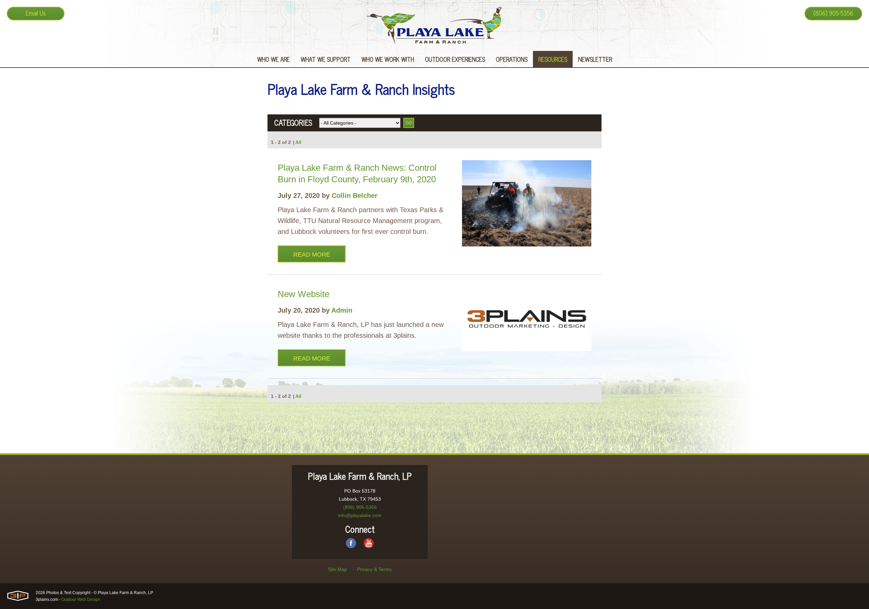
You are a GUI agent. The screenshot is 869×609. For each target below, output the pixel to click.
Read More (311, 254)
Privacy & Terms (374, 569)
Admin (341, 310)
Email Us (36, 13)
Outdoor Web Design (80, 599)
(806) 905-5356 (833, 13)
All (298, 142)
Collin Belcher (354, 195)
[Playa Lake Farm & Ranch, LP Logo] (434, 25)
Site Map (337, 569)
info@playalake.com (360, 515)
